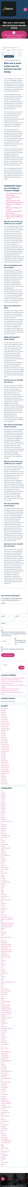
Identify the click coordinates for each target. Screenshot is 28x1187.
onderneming (4, 1055)
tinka (2, 1114)
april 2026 (3, 716)
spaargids (3, 1105)
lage (2, 1000)
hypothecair (4, 942)
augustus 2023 (4, 773)
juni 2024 (3, 755)
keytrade (3, 971)
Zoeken (5, 665)
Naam (3, 616)
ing (2, 958)
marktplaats (4, 1023)
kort (2, 985)
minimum (3, 1032)
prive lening (4, 1083)
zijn (2, 1160)
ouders (3, 1064)
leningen (3, 1016)
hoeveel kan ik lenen (6, 937)
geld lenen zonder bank (7, 917)
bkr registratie (5, 867)
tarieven (3, 1108)
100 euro (3, 794)
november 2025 (5, 725)
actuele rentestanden (6, 821)
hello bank (4, 932)
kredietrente (4, 994)
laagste (3, 998)
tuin (2, 1117)
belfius (3, 857)
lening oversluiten (6, 1014)
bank (2, 842)
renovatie (3, 1089)
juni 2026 (3, 712)
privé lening (4, 1085)
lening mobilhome (6, 1010)
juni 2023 (3, 776)
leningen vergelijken (6, 1017)
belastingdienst (5, 855)
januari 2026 (4, 721)
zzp (2, 1166)
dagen (2, 891)
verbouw (3, 1133)
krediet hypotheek (6, 991)
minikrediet (4, 1026)
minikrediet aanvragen (7, 1028)
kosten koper (4, 989)
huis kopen (4, 941)
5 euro (2, 814)
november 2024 (5, 746)
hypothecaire (4, 948)
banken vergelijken (6, 848)
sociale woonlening (6, 1103)
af (1, 823)
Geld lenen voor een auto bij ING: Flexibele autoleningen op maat (12, 682)
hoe (2, 935)
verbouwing (4, 1137)
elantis (3, 905)
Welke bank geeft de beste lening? (15, 202)
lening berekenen (5, 1007)
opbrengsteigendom (6, 1060)
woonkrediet (4, 1155)
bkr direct (3, 866)
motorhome (4, 1042)
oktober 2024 (4, 748)
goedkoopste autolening (7, 923)
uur (2, 1123)
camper (3, 876)
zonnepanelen (5, 1162)
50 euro (3, 816)
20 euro (3, 801)
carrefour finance (5, 882)
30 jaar (3, 810)
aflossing (3, 828)
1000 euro (3, 796)
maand (3, 1021)
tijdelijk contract (5, 1112)
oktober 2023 (4, 769)
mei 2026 (3, 714)
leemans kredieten (6, 1001)
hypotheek (4, 953)
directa (3, 898)
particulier (4, 1069)
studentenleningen (6, 1107)
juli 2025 (3, 732)
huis (2, 939)
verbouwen (4, 1135)
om (2, 1050)
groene (3, 928)
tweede (3, 1119)
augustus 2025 (4, 730)
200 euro (3, 803)
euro (2, 907)
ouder (2, 1062)
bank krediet (4, 844)
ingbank (3, 964)
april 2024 (3, 758)
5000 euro (3, 819)
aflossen (3, 826)
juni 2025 (3, 733)
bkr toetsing (4, 869)
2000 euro (3, 805)
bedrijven (3, 851)
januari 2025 (4, 742)
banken (3, 846)
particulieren (4, 1075)
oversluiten (4, 1067)
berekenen (4, 860)
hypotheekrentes (5, 957)
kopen (2, 983)
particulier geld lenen (6, 1071)
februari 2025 (4, 741)
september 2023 (5, 771)
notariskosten (5, 1048)
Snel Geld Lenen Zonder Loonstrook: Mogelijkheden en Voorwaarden (10, 689)
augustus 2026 (4, 708)
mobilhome (4, 1037)
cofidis (3, 885)
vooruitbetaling (5, 1142)
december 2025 (5, 723)
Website (3, 623)
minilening (4, 1030)
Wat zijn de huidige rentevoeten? (14, 214)
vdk (2, 1132)
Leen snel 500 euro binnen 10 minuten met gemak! (12, 693)
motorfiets (4, 1041)
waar (2, 1144)
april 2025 (3, 737)
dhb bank (3, 894)
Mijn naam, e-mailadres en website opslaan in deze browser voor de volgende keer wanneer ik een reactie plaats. (14, 633)
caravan (3, 878)
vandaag (3, 1126)
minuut (3, 1035)
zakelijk (3, 1157)
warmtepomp (4, 1148)
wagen (3, 1146)
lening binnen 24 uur (6, 1008)
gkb (2, 921)
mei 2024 (3, 757)
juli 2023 (3, 775)
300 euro (3, 812)
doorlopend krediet (6, 900)
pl (1, 1080)
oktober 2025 (4, 726)
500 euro (3, 817)
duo (2, 901)
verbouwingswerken (6, 1141)
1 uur (2, 791)
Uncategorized (9, 56)
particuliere (4, 1073)
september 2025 (5, 728)
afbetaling (4, 825)
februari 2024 (4, 762)
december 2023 (5, 766)
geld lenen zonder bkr (6, 919)
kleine (2, 980)
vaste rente (4, 1130)
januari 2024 (4, 764)
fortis (2, 914)
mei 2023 (3, 778)
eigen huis (3, 903)
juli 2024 (3, 753)
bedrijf (3, 850)
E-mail (17, 616)
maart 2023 (4, 782)
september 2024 (5, 750)
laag (2, 996)
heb (2, 930)
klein (2, 978)
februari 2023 (4, 783)
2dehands (3, 808)
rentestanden (4, 1094)
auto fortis (4, 833)
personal (3, 1076)
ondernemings (5, 1057)
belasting (3, 853)
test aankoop (4, 1110)
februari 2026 (4, 719)
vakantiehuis (4, 1125)
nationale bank (5, 1044)
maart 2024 (4, 760)
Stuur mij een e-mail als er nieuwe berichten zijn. (12, 650)
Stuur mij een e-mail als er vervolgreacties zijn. (20, 642)
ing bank (3, 960)
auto (2, 832)
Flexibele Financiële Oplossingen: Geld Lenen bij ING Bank (13, 686)
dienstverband (5, 896)
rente (2, 1092)
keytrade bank (4, 973)
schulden (3, 1098)
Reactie (3, 603)
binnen (3, 862)
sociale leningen (5, 1101)
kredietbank (4, 992)
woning (3, 1153)
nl (1, 1046)
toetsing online (5, 1116)
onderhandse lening (6, 1051)
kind (2, 975)
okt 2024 (6, 60)
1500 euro (3, 798)
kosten (3, 987)
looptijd (3, 1019)
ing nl (2, 962)
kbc (2, 967)
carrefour (3, 880)
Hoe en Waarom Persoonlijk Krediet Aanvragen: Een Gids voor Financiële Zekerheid (13, 678)
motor (3, 1039)
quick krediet (4, 1087)
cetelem (3, 883)
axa (2, 839)
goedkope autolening (6, 925)
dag (2, 889)
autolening (4, 837)
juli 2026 (3, 710)
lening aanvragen (5, 1005)
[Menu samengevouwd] (25, 9)
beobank (3, 858)
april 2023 (3, 780)
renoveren (3, 1091)
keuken (3, 969)
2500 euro (3, 807)
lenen (2, 1003)
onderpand (4, 1058)
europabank (4, 908)
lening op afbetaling (6, 1012)
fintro (2, 912)
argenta (3, 830)
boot (2, 875)
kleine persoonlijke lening (7, 982)
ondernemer (4, 1053)
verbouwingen (4, 1139)
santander (3, 1096)
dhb (2, 892)
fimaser (3, 910)
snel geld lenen (5, 1100)
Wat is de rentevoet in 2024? (13, 200)
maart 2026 (4, 717)
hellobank (3, 933)
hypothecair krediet (6, 944)
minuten (3, 1033)
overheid (3, 1066)
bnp (2, 871)
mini (2, 1025)
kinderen (3, 976)
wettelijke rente (5, 1151)
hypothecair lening (6, 946)
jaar (2, 966)
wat (2, 1150)
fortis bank (4, 916)
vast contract (4, 1128)
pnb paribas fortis (5, 1082)
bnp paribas (4, 873)
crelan (2, 887)
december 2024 (5, 744)
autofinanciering (5, 835)
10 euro (3, 792)
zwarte (3, 1164)
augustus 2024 (4, 751)
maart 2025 (4, 739)
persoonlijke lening (6, 1078)
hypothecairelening (6, 951)
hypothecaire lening (6, 950)
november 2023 (5, 767)
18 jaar (3, 800)
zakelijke (3, 1158)
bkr (2, 864)
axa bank (3, 841)
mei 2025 (3, 735)
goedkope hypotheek (6, 926)
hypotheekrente (5, 955)
